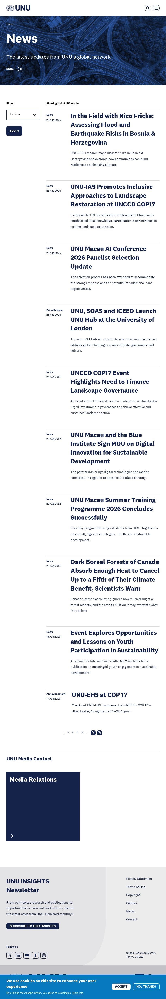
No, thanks (146, 986)
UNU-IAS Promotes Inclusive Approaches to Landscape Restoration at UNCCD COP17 (113, 195)
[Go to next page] (93, 733)
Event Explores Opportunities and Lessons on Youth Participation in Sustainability (114, 641)
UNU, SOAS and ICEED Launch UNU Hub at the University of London (113, 319)
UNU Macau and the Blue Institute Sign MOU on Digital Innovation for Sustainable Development (113, 448)
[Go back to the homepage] (18, 8)
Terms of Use (135, 887)
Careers (131, 903)
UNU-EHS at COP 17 (99, 695)
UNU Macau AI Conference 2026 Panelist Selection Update (108, 257)
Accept (121, 986)
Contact (131, 919)
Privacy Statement (139, 879)
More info (77, 993)
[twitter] (9, 955)
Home (9, 24)
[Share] (20, 69)
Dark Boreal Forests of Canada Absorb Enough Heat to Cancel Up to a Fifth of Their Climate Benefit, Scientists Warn (115, 575)
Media (130, 911)
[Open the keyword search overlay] (148, 8)
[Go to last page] (99, 733)
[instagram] (43, 955)
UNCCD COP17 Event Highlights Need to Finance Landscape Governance (110, 381)
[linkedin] (18, 955)
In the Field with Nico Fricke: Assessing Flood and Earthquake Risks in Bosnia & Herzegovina (113, 129)
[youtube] (26, 955)
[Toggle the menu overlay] (156, 8)
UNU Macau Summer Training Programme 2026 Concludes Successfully (113, 508)
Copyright (133, 895)
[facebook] (35, 955)
